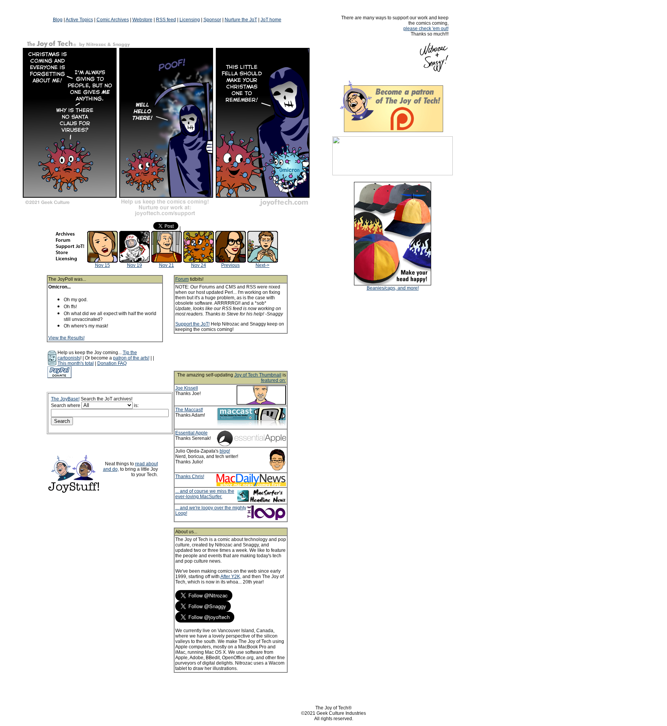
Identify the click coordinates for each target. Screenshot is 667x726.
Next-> (262, 265)
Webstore (142, 19)
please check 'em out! (426, 28)
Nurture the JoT (241, 19)
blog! (225, 451)
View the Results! (66, 338)
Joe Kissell (186, 388)
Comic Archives (112, 19)
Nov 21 (166, 265)
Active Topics (79, 19)
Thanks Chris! (189, 476)
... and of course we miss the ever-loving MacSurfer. (204, 494)
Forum (182, 279)
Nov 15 (102, 265)
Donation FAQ (112, 363)
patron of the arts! (131, 358)
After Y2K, (230, 576)
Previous (230, 265)
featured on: (273, 380)
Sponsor (212, 19)
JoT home (271, 19)
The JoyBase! (65, 399)
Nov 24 (198, 265)
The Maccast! (189, 409)
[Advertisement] (241, 352)
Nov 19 (134, 265)
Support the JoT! (192, 324)
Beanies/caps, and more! (393, 288)
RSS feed (166, 19)
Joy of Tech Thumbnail (257, 375)
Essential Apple (191, 433)
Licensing (189, 19)
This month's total (76, 363)
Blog (58, 19)
